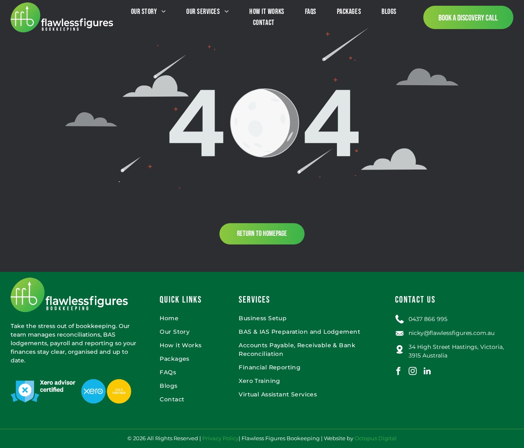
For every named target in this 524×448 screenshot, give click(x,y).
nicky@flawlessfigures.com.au (452, 333)
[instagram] (413, 372)
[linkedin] (427, 372)
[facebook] (398, 372)
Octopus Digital (376, 438)
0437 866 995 (428, 319)
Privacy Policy (220, 438)
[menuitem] (148, 11)
